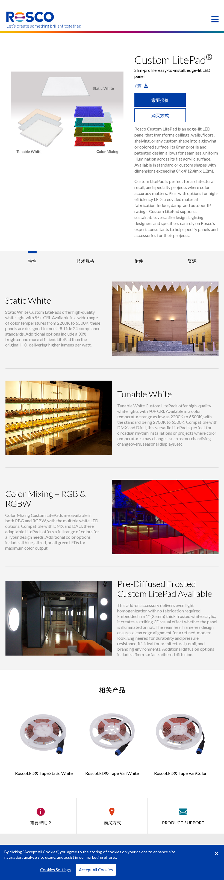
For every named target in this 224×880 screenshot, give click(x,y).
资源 (138, 86)
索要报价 (160, 100)
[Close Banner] (216, 853)
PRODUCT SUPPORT (183, 822)
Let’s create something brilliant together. (30, 26)
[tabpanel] (67, 113)
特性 (32, 260)
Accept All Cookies (96, 869)
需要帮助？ (41, 822)
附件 (138, 260)
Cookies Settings (55, 869)
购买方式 (160, 115)
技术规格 (85, 260)
